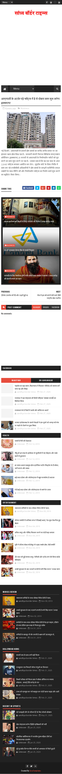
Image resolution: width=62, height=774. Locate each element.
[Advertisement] (31, 51)
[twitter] (31, 766)
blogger (36, 307)
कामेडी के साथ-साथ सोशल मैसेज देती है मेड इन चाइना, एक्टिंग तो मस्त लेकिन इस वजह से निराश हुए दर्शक (37, 624)
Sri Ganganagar (46, 380)
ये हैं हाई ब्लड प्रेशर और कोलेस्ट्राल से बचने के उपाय (33, 489)
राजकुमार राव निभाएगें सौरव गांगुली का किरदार (32, 667)
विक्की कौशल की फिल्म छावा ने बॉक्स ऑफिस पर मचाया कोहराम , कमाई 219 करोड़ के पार (35, 681)
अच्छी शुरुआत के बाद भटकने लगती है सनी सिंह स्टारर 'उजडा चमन (37, 568)
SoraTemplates (35, 770)
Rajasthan (16, 380)
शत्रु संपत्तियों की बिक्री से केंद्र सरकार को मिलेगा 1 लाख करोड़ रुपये (29, 221)
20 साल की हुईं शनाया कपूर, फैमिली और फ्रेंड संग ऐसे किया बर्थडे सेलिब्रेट (37, 558)
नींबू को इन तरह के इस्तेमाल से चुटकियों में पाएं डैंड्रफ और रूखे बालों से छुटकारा (36, 454)
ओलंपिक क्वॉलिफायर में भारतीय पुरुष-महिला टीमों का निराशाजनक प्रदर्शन (34, 738)
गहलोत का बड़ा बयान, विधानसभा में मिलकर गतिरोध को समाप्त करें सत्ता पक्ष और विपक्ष (37, 387)
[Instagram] (55, 2)
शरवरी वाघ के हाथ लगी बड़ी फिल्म (27, 654)
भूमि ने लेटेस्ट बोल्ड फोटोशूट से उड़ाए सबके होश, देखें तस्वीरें (35, 544)
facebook (55, 307)
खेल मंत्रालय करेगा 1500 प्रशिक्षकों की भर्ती (31, 724)
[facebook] (47, 2)
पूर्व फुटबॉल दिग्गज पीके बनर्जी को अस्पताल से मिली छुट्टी (35, 748)
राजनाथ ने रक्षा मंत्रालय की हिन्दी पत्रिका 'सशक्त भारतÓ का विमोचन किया (35, 399)
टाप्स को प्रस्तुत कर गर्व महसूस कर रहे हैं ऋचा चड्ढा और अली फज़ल (37, 693)
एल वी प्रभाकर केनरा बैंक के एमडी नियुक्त (19, 250)
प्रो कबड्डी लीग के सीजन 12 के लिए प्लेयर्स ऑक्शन (33, 711)
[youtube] (51, 2)
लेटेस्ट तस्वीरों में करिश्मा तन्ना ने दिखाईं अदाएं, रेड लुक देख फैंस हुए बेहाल (37, 522)
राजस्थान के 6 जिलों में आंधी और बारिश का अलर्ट (31, 410)
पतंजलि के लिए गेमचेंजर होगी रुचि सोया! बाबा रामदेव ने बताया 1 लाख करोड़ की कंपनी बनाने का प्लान (30, 277)
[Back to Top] (35, 766)
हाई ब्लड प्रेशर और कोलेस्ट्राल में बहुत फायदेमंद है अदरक (34, 477)
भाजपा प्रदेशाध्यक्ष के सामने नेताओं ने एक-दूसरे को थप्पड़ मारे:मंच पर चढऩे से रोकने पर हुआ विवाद (37, 424)
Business (25, 108)
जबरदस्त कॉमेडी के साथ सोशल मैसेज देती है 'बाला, (32, 507)
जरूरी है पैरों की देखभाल (23, 440)
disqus (46, 307)
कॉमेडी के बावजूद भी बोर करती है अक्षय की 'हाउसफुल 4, (35, 634)
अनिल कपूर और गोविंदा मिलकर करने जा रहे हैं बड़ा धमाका (34, 532)
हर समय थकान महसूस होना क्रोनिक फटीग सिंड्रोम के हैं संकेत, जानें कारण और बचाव (37, 467)
